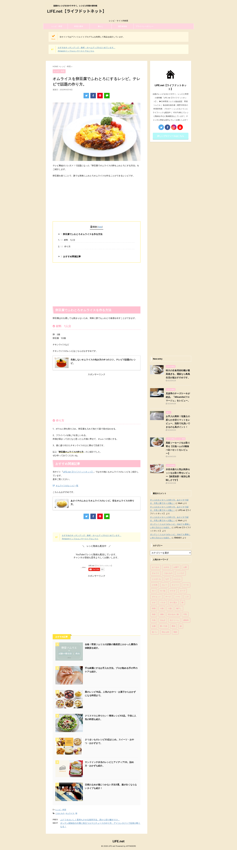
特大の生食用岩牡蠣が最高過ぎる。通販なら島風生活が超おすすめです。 (178, 374)
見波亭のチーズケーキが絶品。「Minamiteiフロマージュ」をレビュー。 (178, 397)
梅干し (179, 608)
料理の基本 (78, 26)
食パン (154, 632)
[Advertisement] (96, 199)
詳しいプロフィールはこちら (170, 136)
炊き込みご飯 (173, 614)
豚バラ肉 (163, 626)
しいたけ (180, 573)
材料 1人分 (67, 240)
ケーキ (186, 585)
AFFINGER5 (131, 846)
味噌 (154, 608)
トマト (178, 597)
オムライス (69, 813)
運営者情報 (122, 26)
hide (100, 227)
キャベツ (175, 585)
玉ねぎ (162, 620)
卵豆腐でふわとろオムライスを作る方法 (81, 234)
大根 (162, 608)
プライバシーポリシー (144, 26)
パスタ (162, 602)
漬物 (162, 614)
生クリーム (174, 620)
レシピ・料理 (56, 26)
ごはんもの (59, 813)
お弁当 (166, 567)
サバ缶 (162, 591)
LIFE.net (119, 841)
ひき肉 (154, 585)
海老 (154, 614)
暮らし (100, 26)
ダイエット (156, 597)
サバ (154, 591)
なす (167, 579)
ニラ (187, 597)
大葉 (170, 608)
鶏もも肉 (165, 632)
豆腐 (154, 626)
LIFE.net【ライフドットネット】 (78, 471)
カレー (164, 585)
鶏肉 (175, 632)
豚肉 (173, 626)
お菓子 (176, 567)
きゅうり (155, 573)
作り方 (65, 246)
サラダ (172, 591)
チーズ (168, 597)
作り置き (173, 602)
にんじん (177, 579)
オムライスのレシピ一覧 (67, 485)
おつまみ (155, 567)
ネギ (154, 602)
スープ (182, 591)
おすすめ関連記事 (71, 256)
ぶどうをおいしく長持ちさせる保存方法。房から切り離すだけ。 (90, 819)
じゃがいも (156, 579)
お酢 (185, 567)
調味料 (186, 620)
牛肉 (154, 620)
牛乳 (185, 614)
